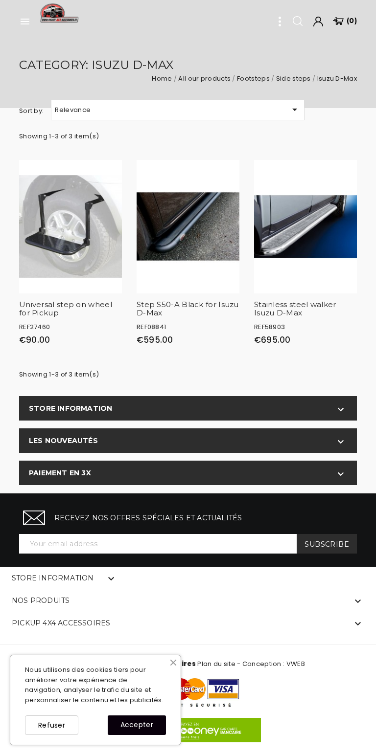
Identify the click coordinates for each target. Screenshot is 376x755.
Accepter (136, 725)
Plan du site (216, 663)
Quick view (109, 174)
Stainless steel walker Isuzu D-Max (295, 308)
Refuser (51, 725)
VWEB (295, 663)
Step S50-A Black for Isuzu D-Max (188, 308)
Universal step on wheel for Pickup (65, 308)
